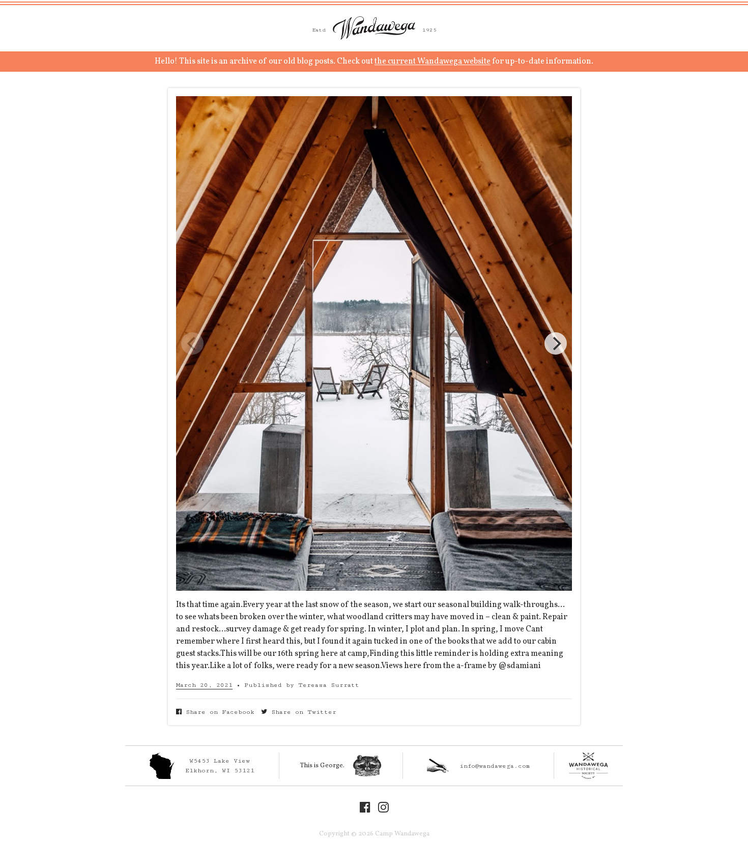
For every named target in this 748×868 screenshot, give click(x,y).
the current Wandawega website (433, 61)
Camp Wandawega (374, 28)
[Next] (555, 343)
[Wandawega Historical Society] (588, 766)
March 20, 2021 (204, 685)
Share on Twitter (301, 712)
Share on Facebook (218, 712)
